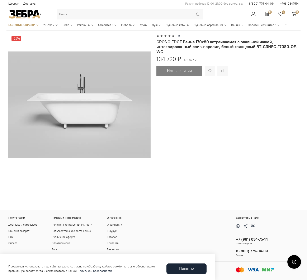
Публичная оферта (63, 237)
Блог (54, 249)
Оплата (12, 243)
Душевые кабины (177, 25)
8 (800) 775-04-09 (252, 251)
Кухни (143, 25)
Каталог (112, 237)
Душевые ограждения (208, 25)
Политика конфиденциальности (72, 224)
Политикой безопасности (94, 271)
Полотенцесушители (262, 25)
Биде (65, 25)
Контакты (113, 243)
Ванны (235, 25)
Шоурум (13, 3)
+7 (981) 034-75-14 (252, 239)
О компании (114, 224)
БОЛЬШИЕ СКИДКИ (21, 25)
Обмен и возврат (18, 230)
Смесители (105, 25)
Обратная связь (61, 243)
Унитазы (49, 25)
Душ (155, 25)
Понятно (186, 268)
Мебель (126, 25)
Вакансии (113, 249)
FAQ (10, 237)
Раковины (83, 25)
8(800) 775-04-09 (261, 3)
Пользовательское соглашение (71, 230)
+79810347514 (289, 3)
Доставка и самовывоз (22, 224)
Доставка (29, 3)
